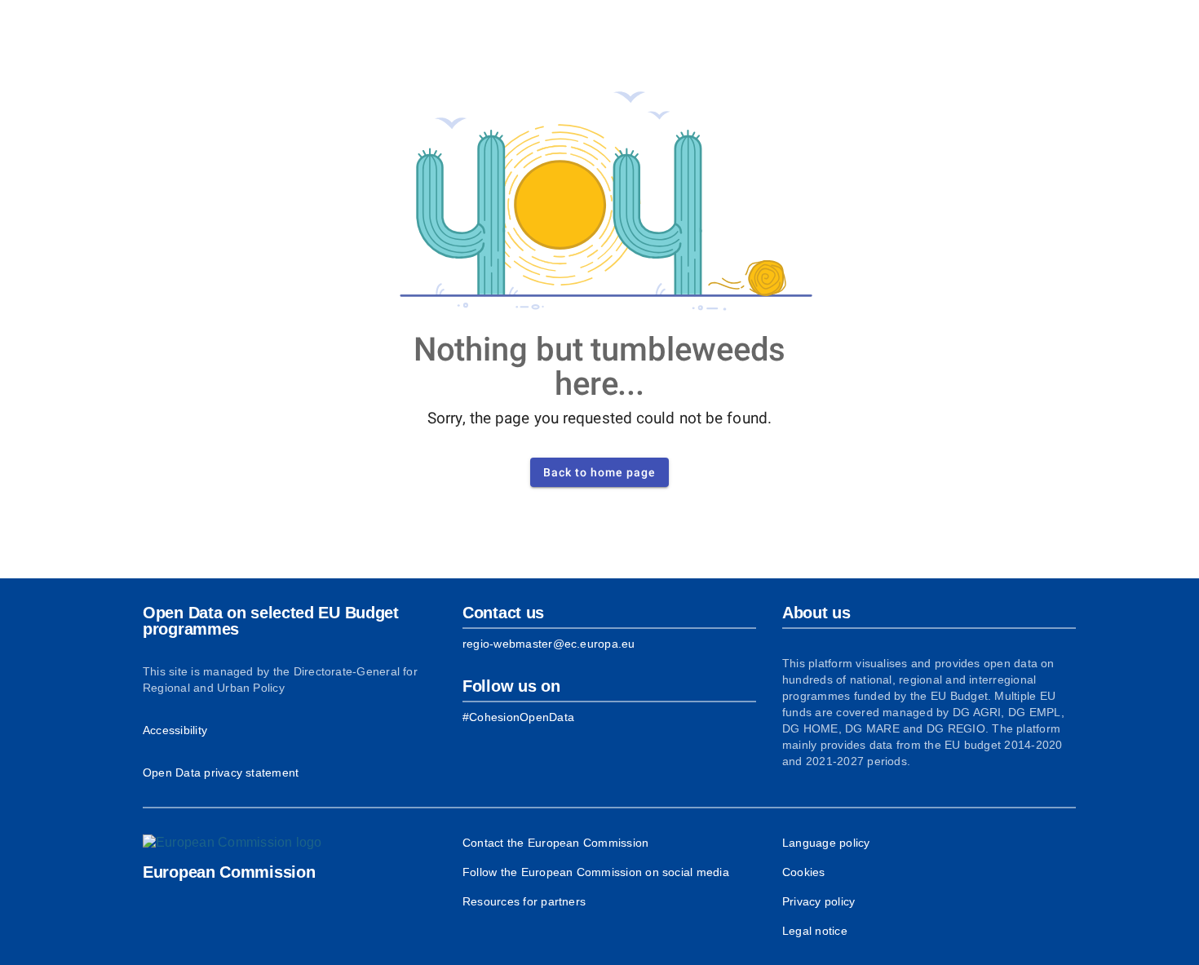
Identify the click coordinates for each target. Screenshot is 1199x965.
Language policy (826, 842)
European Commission (229, 872)
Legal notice (814, 930)
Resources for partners (524, 901)
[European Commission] (232, 842)
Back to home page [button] (599, 472)
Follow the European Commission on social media (595, 872)
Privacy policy (818, 901)
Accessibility (175, 730)
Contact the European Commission (555, 842)
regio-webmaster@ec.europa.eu (548, 643)
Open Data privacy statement (221, 772)
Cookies (803, 872)
